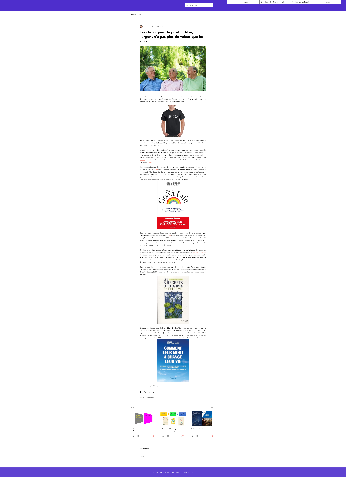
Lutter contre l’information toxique (201, 430)
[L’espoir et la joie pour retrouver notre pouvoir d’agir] (173, 418)
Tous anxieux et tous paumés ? (144, 430)
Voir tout (213, 407)
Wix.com (191, 472)
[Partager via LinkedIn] (149, 392)
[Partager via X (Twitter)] (145, 392)
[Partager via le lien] (154, 392)
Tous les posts (136, 14)
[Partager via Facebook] (140, 392)
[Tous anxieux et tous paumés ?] (144, 418)
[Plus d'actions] (205, 27)
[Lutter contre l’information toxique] (202, 418)
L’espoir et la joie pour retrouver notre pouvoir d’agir (171, 430)
